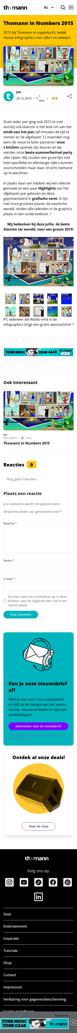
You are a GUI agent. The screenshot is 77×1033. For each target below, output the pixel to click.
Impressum (12, 987)
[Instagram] (9, 882)
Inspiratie (11, 938)
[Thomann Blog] (15, 7)
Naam (9, 560)
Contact (9, 975)
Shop (7, 962)
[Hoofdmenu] (71, 7)
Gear (7, 914)
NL (50, 8)
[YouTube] (24, 882)
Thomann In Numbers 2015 (26, 443)
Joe (18, 92)
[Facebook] (53, 882)
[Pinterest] (67, 882)
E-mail (9, 579)
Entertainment (15, 926)
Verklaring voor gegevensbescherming (34, 999)
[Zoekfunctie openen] (63, 7)
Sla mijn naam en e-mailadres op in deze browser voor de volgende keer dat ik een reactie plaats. (37, 601)
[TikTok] (38, 882)
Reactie (10, 523)
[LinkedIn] (38, 897)
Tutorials (10, 950)
